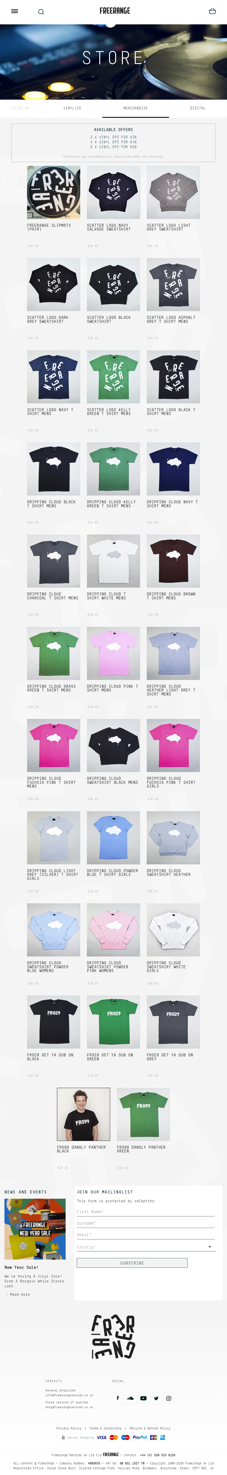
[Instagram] (169, 1398)
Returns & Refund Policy (150, 1428)
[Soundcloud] (130, 1398)
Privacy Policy (69, 1428)
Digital (198, 108)
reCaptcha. (145, 1201)
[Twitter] (156, 1398)
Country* (86, 1247)
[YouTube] (143, 1398)
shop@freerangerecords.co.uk (69, 1407)
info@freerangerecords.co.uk (69, 1395)
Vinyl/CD (72, 108)
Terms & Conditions (105, 1428)
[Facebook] (117, 1398)
